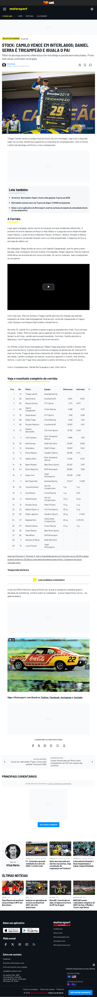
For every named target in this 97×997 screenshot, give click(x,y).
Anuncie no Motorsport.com (13, 963)
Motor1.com (58, 933)
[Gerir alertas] (64, 745)
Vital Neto (11, 64)
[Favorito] (84, 64)
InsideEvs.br (58, 929)
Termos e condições (30, 989)
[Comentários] (91, 64)
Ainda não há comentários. (48, 783)
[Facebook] (32, 745)
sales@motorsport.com (12, 971)
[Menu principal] (5, 9)
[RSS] (33, 944)
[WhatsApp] (44, 745)
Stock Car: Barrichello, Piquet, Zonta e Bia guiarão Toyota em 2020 (40, 197)
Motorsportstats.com (62, 945)
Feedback (6, 959)
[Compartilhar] (79, 64)
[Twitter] (38, 745)
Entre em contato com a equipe (15, 967)
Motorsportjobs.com (61, 937)
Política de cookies (47, 989)
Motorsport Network (39, 993)
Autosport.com (59, 941)
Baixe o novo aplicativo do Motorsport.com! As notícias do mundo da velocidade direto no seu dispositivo (49, 209)
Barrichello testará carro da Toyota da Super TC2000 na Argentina (40, 203)
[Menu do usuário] (91, 9)
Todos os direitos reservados (60, 993)
